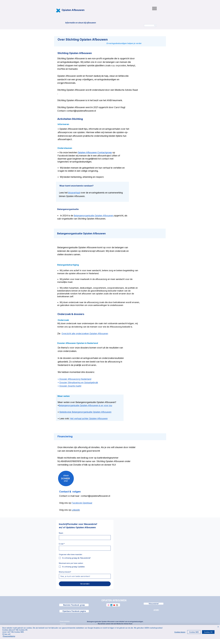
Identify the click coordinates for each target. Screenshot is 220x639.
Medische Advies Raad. (125, 624)
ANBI (110, 100)
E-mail (62, 544)
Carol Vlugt (119, 107)
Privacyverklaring (9, 636)
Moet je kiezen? (65, 572)
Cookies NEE (194, 632)
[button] (66, 475)
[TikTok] (117, 605)
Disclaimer (63, 624)
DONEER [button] (65, 478)
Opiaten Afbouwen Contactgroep (95, 152)
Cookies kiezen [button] (179, 632)
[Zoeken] (150, 25)
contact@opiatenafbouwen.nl (81, 111)
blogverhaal (74, 192)
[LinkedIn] (111, 605)
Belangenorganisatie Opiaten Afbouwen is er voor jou (85, 405)
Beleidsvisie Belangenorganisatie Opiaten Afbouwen (85, 412)
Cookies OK (208, 632)
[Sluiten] (218, 627)
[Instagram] (108, 605)
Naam (61, 533)
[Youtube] (114, 605)
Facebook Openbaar (82, 503)
